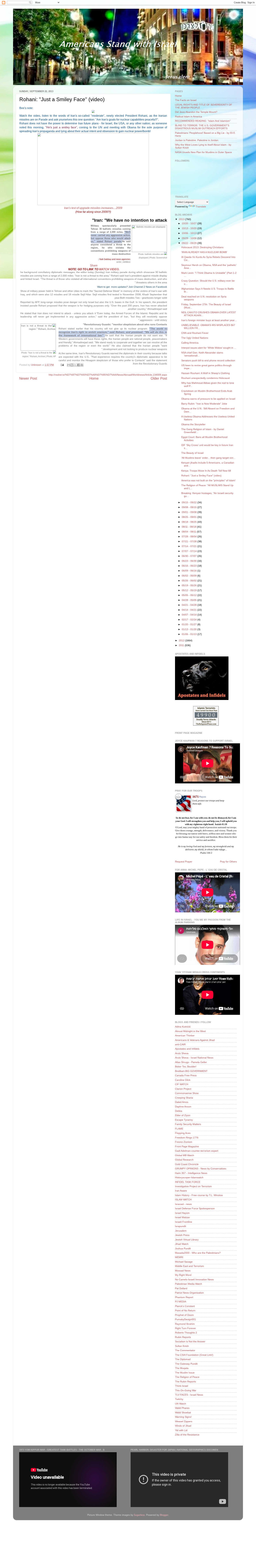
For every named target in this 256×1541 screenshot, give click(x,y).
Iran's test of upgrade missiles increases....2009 (93, 208)
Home (178, 95)
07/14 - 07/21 (189, 546)
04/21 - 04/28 (189, 605)
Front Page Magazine (187, 1146)
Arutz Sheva (181, 1053)
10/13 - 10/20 (189, 228)
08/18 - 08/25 (189, 521)
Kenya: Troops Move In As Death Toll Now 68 (206, 470)
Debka (178, 1111)
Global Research (184, 1159)
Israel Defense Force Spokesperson (195, 1208)
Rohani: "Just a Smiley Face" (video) (201, 475)
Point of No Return (185, 1310)
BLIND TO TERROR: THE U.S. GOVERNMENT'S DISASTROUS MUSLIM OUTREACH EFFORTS (202, 127)
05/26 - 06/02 (189, 580)
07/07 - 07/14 (189, 551)
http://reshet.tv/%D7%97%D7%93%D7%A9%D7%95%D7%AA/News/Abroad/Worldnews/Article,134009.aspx (108, 374)
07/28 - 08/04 (189, 536)
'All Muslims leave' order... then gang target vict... (208, 457)
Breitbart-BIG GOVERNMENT (191, 1071)
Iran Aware (181, 1190)
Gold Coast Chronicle (187, 1164)
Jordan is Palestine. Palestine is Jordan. (197, 140)
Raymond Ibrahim (185, 1323)
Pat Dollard (181, 1288)
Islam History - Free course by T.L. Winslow (199, 1195)
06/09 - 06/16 (189, 570)
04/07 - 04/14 (189, 614)
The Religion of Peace (187, 1377)
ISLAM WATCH (183, 1199)
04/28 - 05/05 (189, 600)
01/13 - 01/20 (189, 629)
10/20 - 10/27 (189, 223)
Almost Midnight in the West (190, 1031)
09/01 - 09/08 (189, 512)
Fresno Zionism (183, 1142)
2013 (182, 219)
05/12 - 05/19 (189, 590)
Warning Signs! (183, 1416)
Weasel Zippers (183, 1421)
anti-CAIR (180, 1044)
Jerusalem (181, 1230)
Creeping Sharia (184, 1097)
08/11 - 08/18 (189, 526)
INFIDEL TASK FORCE (187, 1182)
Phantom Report (184, 1297)
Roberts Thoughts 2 (186, 1332)
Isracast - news (183, 1204)
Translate (201, 206)
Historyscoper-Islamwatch (189, 1177)
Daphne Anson (183, 1106)
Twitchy (179, 1399)
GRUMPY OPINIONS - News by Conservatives (200, 1168)
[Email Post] (62, 364)
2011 (182, 645)
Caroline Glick (182, 1080)
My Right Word (183, 1275)
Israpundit (180, 1226)
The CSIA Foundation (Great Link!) (194, 1354)
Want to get (104, 286)
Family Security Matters (188, 1124)
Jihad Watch (181, 1244)
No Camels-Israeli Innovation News (194, 1279)
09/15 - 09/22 (189, 502)
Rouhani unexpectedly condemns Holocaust (205, 378)
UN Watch (180, 1403)
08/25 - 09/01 (189, 517)
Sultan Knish (182, 1346)
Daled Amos (181, 1102)
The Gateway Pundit (186, 1363)
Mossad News (183, 1270)
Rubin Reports (183, 1337)
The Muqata (181, 1368)
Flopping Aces (183, 1133)
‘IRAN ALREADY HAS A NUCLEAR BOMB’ (204, 252)
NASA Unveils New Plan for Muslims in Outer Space (203, 152)
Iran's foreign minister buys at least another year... (208, 320)
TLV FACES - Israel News (189, 1394)
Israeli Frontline (183, 1221)
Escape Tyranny (184, 1119)
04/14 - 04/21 (189, 609)
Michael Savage (184, 1261)
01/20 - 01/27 (189, 624)
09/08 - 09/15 (189, 507)
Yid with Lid (181, 1430)
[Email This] (68, 365)
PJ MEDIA (180, 1301)
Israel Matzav (182, 1217)
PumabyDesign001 (185, 1319)
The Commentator (185, 1350)
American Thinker (185, 1035)
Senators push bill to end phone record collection (208, 360)
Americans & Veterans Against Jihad (195, 1040)
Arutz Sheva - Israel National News (194, 1057)
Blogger (164, 1514)
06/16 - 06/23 (189, 565)
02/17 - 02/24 (189, 619)
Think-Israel (181, 1385)
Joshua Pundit (183, 1248)
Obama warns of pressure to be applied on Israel (208, 398)
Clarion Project (183, 1088)
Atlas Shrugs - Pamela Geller (191, 1062)
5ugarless (139, 1514)
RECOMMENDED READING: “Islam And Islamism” (203, 120)
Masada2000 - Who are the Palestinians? (198, 1252)
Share (94, 265)
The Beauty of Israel (192, 453)
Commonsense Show (187, 1093)
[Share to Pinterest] (82, 365)
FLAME (179, 1128)
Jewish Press (182, 1235)
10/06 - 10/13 (189, 233)
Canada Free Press (186, 1075)
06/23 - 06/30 (189, 560)
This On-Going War (185, 1390)
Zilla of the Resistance (187, 1434)
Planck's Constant (185, 1306)
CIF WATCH (181, 1084)
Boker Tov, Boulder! (185, 1066)
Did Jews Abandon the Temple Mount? (196, 112)
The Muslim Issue (185, 1372)
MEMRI (179, 1257)
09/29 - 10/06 (189, 238)
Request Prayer (183, 861)
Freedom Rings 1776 (186, 1137)
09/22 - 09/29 (189, 243)
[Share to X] (75, 365)
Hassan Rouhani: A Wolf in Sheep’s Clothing (205, 373)
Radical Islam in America (188, 116)
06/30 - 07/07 (189, 556)
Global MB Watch (184, 1155)
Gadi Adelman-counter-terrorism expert (196, 1150)
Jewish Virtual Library (187, 1239)
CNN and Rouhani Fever (194, 333)
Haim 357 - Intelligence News (191, 1173)
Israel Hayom (182, 1213)
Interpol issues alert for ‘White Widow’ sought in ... (208, 347)
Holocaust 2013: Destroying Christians (202, 247)
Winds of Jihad (183, 1425)
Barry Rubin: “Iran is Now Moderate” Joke (204, 403)
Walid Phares (182, 1408)
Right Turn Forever (185, 1328)
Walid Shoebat (183, 1412)
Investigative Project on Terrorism (193, 1186)
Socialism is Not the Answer (190, 1341)
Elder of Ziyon (182, 1115)
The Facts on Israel (185, 100)
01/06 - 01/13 (189, 634)
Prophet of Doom (184, 1315)
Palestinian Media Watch (188, 1283)
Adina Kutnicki (183, 1026)
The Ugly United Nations (194, 337)
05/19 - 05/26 (189, 585)
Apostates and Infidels (187, 1048)
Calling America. (190, 342)
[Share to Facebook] (78, 365)
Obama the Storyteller (193, 424)
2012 (182, 640)
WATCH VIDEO (109, 269)
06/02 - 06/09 (189, 575)
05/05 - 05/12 (189, 595)
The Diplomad (183, 1359)
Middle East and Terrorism (189, 1266)
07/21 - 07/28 (189, 541)
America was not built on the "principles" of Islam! (208, 480)
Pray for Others (228, 861)
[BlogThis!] (72, 365)
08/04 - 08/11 (189, 531)
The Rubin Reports (185, 1381)
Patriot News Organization (189, 1292)
